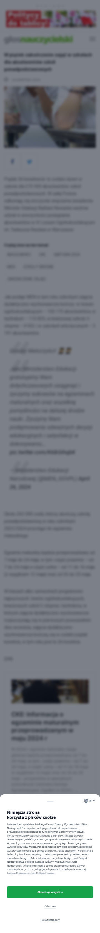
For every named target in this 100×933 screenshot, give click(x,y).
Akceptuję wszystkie (50, 892)
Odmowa (50, 906)
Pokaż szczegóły (50, 920)
